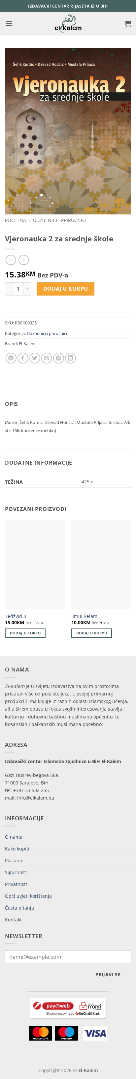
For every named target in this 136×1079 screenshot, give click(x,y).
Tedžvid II (15, 616)
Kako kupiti (17, 849)
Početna (15, 220)
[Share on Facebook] (22, 358)
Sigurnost (15, 872)
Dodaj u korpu (65, 288)
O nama (13, 837)
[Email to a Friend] (46, 358)
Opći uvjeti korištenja (28, 896)
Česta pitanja (19, 908)
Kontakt (13, 919)
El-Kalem (27, 343)
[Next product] (11, 260)
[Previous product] (23, 260)
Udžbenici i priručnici (59, 220)
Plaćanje (14, 860)
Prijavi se (107, 974)
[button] (9, 23)
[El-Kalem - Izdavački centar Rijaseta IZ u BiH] (68, 23)
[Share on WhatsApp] (11, 358)
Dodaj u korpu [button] (25, 632)
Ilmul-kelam (84, 616)
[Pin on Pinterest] (58, 358)
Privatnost (16, 884)
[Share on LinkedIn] (70, 358)
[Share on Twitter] (34, 358)
